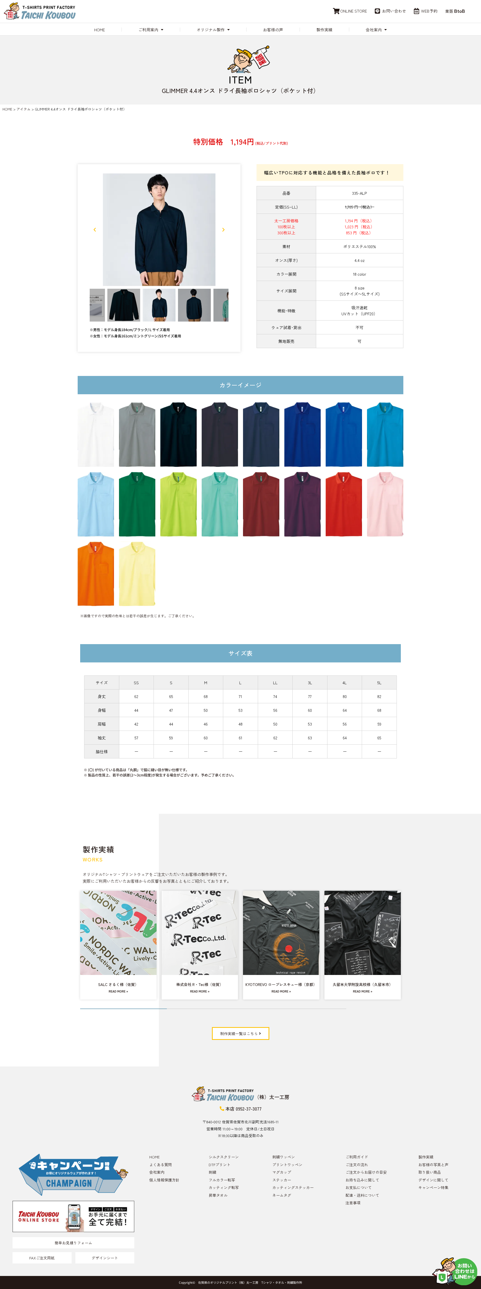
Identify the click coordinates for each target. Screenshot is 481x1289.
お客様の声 (273, 30)
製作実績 (324, 30)
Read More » (118, 991)
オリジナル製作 (211, 30)
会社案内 (374, 30)
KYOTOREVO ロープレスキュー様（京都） (281, 984)
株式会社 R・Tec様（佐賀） (199, 984)
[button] (94, 229)
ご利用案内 (148, 30)
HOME (99, 30)
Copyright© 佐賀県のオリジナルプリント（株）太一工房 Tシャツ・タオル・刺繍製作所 (240, 1282)
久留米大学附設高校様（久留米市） (363, 984)
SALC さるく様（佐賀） (118, 984)
